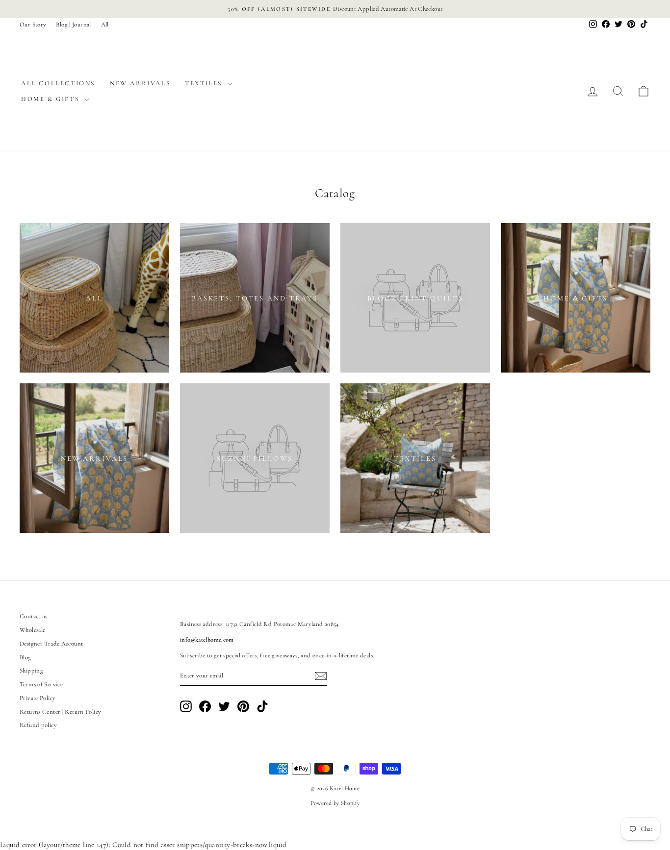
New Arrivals (140, 83)
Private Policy (37, 698)
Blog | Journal (73, 24)
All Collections (58, 83)
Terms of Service (41, 684)
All (105, 24)
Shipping (31, 671)
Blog (25, 657)
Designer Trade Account (51, 644)
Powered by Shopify (335, 803)
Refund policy (38, 725)
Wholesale (32, 630)
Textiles (205, 83)
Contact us (34, 616)
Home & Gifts (51, 99)
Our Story (33, 24)
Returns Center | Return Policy (60, 712)
